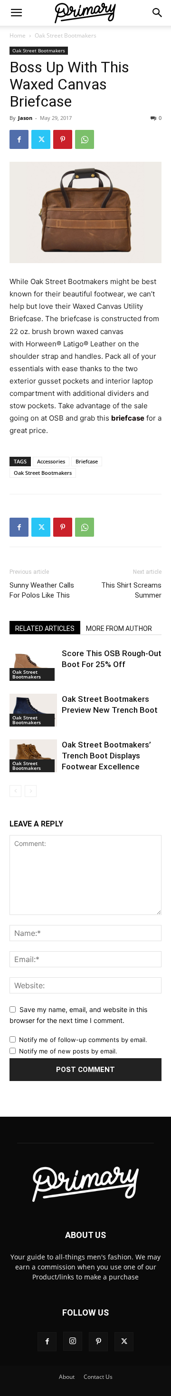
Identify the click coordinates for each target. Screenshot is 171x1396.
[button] (16, 13)
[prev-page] (15, 791)
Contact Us (98, 1377)
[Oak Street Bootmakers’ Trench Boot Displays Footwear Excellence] (33, 755)
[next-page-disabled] (31, 791)
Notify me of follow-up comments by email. (83, 1039)
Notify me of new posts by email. (68, 1051)
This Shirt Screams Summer (131, 590)
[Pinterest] (62, 139)
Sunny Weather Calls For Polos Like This (42, 590)
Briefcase (87, 461)
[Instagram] (72, 1341)
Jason (25, 117)
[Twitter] (40, 139)
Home (18, 35)
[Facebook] (19, 139)
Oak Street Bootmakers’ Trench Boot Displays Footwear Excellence (106, 755)
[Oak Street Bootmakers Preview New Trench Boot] (33, 710)
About (67, 1377)
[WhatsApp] (84, 139)
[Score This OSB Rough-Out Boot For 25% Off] (33, 664)
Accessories (51, 461)
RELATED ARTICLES (45, 628)
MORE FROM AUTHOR (119, 628)
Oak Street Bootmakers (65, 35)
